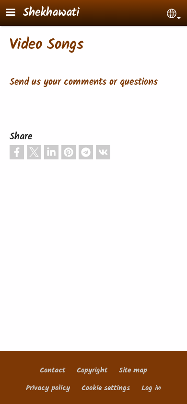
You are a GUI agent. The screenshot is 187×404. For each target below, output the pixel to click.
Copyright (92, 370)
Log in (151, 388)
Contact (52, 370)
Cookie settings (106, 388)
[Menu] (16, 13)
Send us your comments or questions (84, 82)
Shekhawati (51, 13)
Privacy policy (48, 388)
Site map (133, 370)
